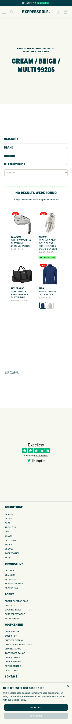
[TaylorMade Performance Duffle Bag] (22, 274)
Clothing (10, 540)
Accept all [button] (36, 707)
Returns (10, 570)
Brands (9, 514)
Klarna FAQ (11, 588)
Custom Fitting (14, 640)
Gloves (9, 549)
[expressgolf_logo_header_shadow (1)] (36, 12)
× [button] (68, 686)
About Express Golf (16, 601)
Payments (10, 579)
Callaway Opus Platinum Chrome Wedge (21, 243)
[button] (4, 12)
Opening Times (13, 610)
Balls (8, 536)
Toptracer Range (15, 653)
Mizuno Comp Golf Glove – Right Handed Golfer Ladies (48, 244)
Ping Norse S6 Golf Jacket (48, 293)
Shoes (8, 544)
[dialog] (36, 703)
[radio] (43, 305)
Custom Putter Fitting (18, 644)
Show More (12, 371)
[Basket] (65, 12)
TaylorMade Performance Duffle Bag (20, 294)
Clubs (8, 518)
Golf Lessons (13, 661)
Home (20, 48)
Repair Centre (13, 666)
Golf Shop (11, 636)
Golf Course (12, 657)
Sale (7, 557)
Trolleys (10, 527)
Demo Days (11, 670)
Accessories (12, 553)
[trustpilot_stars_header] (43, 3)
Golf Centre (12, 631)
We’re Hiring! (12, 618)
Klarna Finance (14, 583)
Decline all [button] (36, 715)
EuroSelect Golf (15, 614)
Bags (7, 523)
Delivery (10, 575)
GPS (7, 531)
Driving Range (13, 649)
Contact (10, 605)
